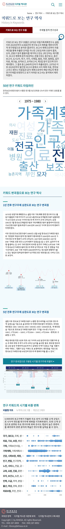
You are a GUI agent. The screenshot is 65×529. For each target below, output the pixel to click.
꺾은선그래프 (39, 410)
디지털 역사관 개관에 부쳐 (24, 516)
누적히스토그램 (23, 410)
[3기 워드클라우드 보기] (40, 370)
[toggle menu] (60, 4)
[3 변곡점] (47, 388)
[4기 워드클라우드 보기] (55, 370)
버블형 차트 (8, 410)
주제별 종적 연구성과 (48, 29)
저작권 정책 (6, 516)
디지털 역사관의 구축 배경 (49, 516)
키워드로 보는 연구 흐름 (16, 29)
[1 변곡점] (18, 385)
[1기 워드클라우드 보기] (12, 370)
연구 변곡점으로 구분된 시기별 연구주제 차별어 (32, 361)
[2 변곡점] (33, 387)
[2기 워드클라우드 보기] (25, 370)
